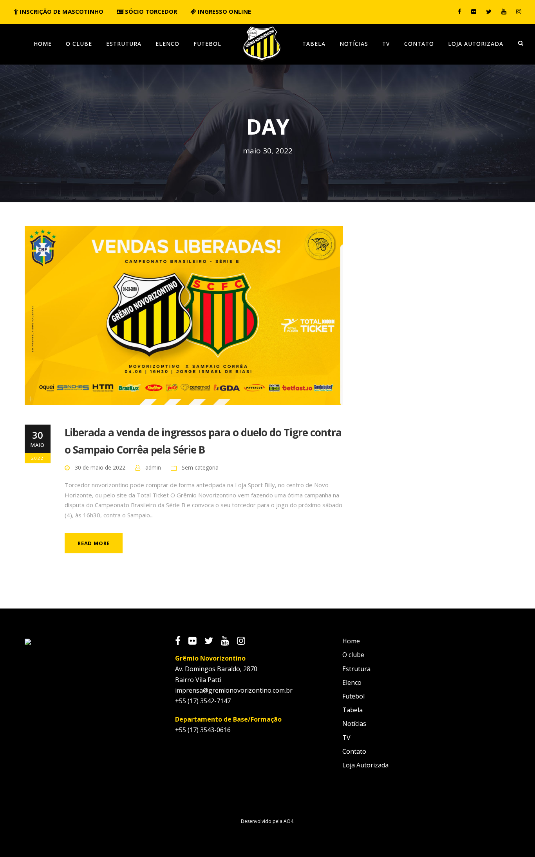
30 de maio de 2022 (100, 467)
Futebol (207, 43)
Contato (419, 43)
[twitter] (489, 11)
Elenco (167, 43)
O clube (79, 43)
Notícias (354, 43)
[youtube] (503, 11)
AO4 (288, 821)
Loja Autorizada (475, 43)
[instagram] (518, 11)
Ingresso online (223, 11)
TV (386, 43)
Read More (94, 543)
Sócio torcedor (150, 11)
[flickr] (473, 11)
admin (153, 467)
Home (43, 43)
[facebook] (459, 11)
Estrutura (123, 43)
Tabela (313, 43)
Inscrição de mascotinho (60, 11)
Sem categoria (200, 467)
